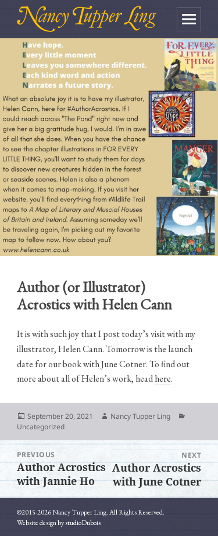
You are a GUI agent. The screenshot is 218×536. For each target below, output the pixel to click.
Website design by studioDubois (59, 522)
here (163, 378)
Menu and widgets (189, 19)
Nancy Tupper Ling (140, 416)
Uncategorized (41, 427)
